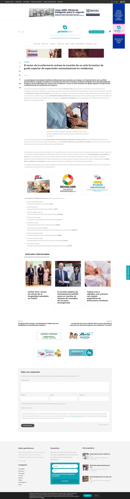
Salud (95, 43)
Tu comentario (25, 380)
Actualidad (36, 43)
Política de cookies (36, 1)
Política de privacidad (49, 1)
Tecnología (60, 43)
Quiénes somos (9, 1)
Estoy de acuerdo (27, 408)
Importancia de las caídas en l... (100, 455)
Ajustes (96, 495)
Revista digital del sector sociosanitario (65, 38)
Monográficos (80, 43)
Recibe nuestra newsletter (96, 32)
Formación (89, 43)
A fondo (52, 43)
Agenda (67, 43)
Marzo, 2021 (26, 75)
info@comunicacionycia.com (77, 416)
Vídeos (72, 43)
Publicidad (18, 1)
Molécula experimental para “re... (100, 466)
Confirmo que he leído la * (63, 474)
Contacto (60, 1)
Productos (44, 43)
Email (51, 395)
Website (81, 395)
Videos (20, 480)
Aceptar (87, 495)
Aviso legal (26, 1)
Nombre (23, 395)
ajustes (42, 497)
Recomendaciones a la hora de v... (100, 477)
